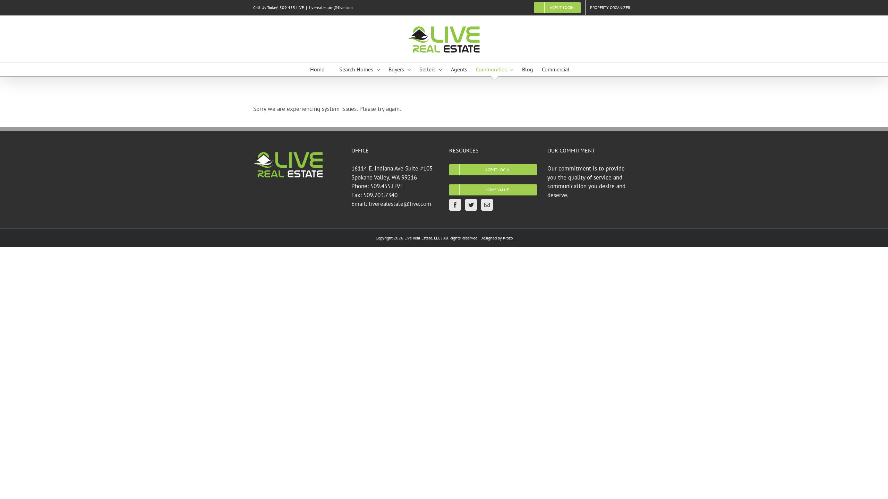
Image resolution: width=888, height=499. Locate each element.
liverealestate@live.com (331, 7)
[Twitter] (471, 205)
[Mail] (487, 205)
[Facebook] (455, 205)
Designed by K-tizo (496, 237)
